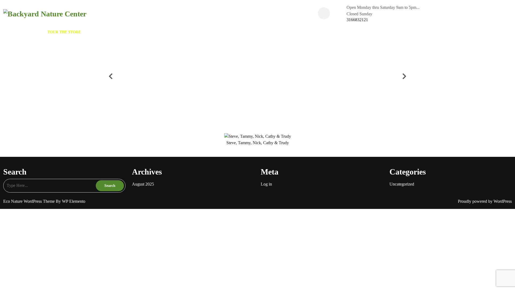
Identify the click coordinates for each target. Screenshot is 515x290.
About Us (32, 32)
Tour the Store (64, 32)
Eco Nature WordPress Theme (29, 201)
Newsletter (99, 32)
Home (12, 32)
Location (162, 32)
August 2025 (143, 184)
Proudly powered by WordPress (485, 201)
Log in (266, 184)
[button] (110, 76)
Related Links (132, 32)
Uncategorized (401, 184)
